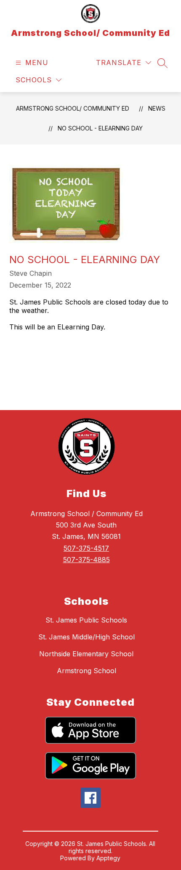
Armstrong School (86, 670)
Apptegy (108, 858)
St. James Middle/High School (86, 637)
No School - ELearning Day (100, 128)
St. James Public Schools (86, 620)
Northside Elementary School (86, 654)
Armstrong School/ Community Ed (72, 108)
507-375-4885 (86, 559)
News (156, 108)
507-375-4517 (86, 548)
